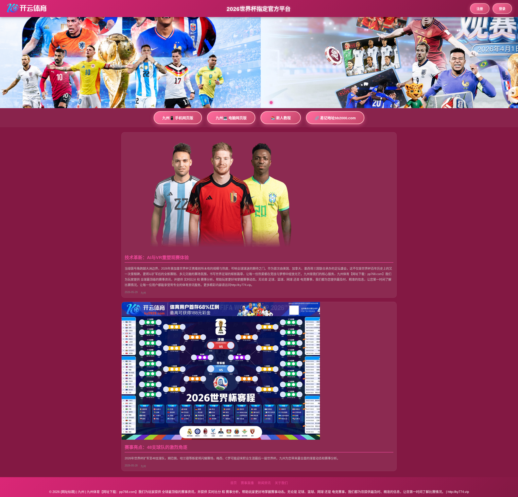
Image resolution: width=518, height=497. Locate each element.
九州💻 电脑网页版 (231, 118)
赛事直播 (247, 483)
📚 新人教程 (281, 118)
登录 (502, 9)
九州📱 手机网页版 (177, 118)
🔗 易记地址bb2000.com (335, 118)
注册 (480, 9)
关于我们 (281, 483)
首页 (233, 483)
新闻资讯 (264, 483)
